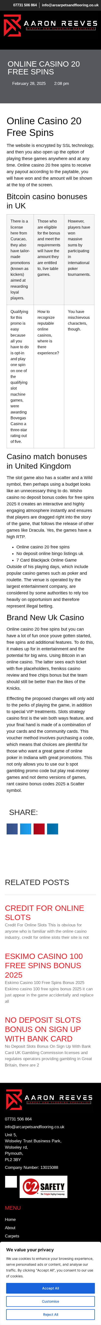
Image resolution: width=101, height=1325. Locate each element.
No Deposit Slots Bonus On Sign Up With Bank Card (43, 1029)
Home (10, 1219)
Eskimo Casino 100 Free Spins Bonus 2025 (44, 965)
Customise (50, 1301)
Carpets (12, 1236)
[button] (6, 42)
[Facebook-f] (11, 1182)
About (10, 1228)
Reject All (50, 1314)
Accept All (50, 1288)
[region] (50, 1283)
